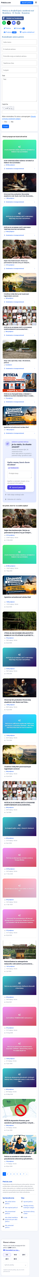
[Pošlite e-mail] (14, 23)
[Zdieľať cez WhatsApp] (4, 23)
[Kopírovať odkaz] (18, 23)
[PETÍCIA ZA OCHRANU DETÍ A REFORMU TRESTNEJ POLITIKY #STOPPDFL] (19, 221)
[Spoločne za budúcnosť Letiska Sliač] (19, 420)
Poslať (5, 126)
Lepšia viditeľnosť (28, 32)
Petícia (8, 28)
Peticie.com (6, 3)
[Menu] (36, 3)
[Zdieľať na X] (9, 23)
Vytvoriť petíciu (17, 487)
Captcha (5, 104)
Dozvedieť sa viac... (12, 1250)
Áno (5, 122)
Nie (12, 122)
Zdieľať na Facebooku (14, 18)
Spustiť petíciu (27, 2)
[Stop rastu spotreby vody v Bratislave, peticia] (19, 355)
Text (3, 76)
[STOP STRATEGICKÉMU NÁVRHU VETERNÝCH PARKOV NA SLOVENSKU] (19, 155)
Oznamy (20, 28)
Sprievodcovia (8, 1198)
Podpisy (11, 32)
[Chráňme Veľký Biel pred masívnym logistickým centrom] (19, 288)
